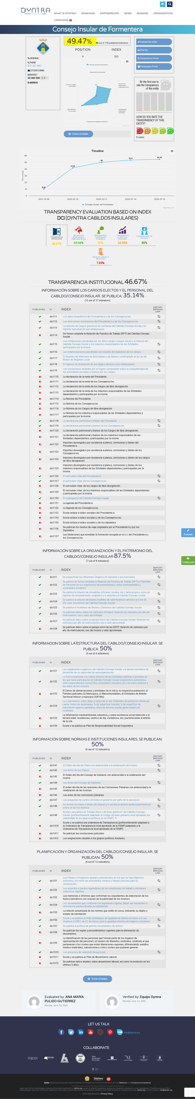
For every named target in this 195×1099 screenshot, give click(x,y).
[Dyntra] (36, 10)
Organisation (163, 13)
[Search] (169, 4)
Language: (61, 20)
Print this (144, 50)
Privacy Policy (107, 1094)
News (128, 13)
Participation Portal (148, 66)
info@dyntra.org (166, 1090)
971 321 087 (34, 65)
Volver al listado (79, 133)
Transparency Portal (149, 58)
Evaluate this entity (148, 42)
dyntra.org (78, 1088)
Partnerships (109, 13)
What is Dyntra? (65, 13)
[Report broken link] (159, 316)
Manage (142, 13)
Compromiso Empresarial (141, 1083)
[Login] (162, 4)
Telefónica (123, 1083)
